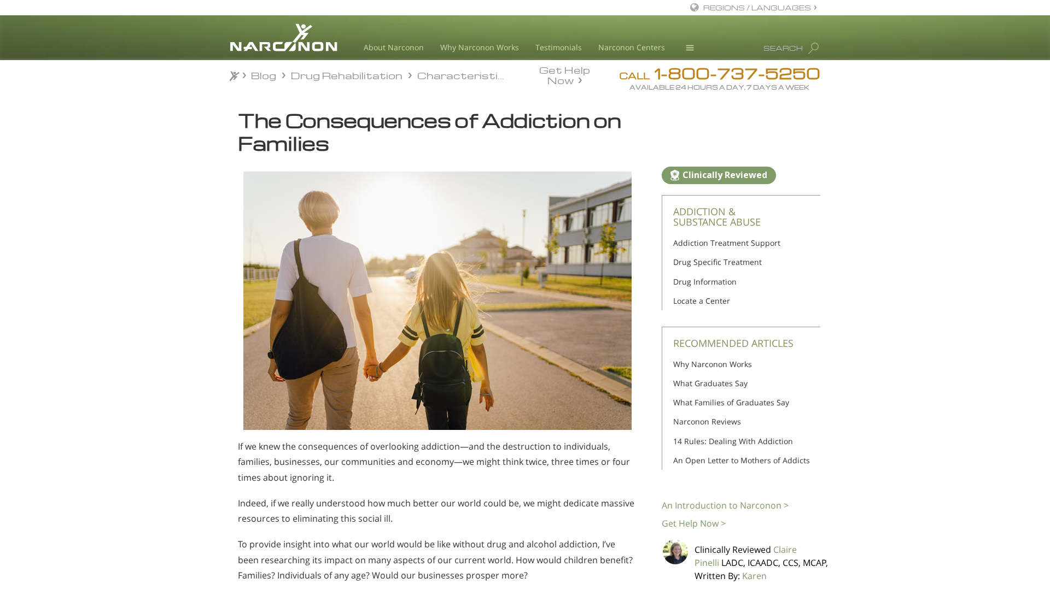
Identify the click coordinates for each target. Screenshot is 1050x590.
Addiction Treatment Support (726, 243)
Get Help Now (564, 74)
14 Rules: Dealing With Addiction (733, 441)
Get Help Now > (694, 523)
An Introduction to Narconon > (725, 505)
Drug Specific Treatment (717, 262)
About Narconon (394, 47)
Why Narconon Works (479, 47)
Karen (754, 576)
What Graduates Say (710, 383)
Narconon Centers (631, 47)
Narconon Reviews (707, 421)
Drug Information (705, 281)
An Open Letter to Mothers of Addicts (741, 460)
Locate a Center (701, 301)
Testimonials (558, 47)
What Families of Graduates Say (731, 402)
